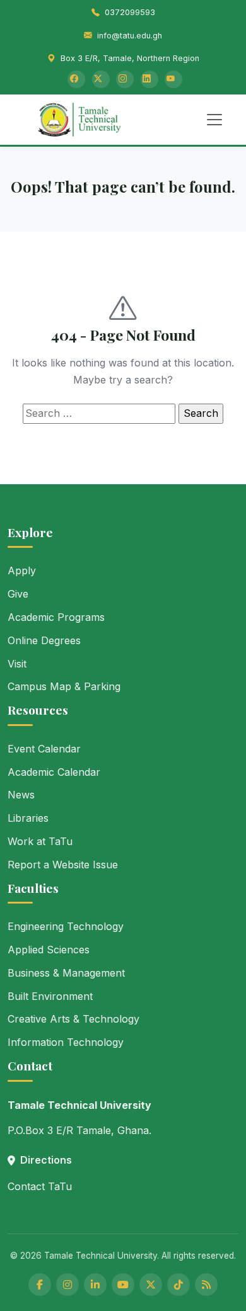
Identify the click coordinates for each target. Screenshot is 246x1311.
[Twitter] (101, 79)
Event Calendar (44, 748)
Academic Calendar (54, 772)
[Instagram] (125, 79)
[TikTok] (178, 1284)
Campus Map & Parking (64, 686)
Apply (22, 570)
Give (18, 593)
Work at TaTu (40, 841)
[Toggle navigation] (214, 119)
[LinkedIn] (149, 79)
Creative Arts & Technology (73, 1019)
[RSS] (206, 1284)
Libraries (28, 818)
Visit (17, 663)
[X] (150, 1284)
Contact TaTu (40, 1186)
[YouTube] (173, 79)
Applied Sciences (49, 949)
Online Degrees (44, 640)
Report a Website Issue (63, 864)
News (21, 794)
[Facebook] (76, 79)
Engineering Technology (66, 926)
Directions (46, 1160)
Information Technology (66, 1042)
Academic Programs (56, 617)
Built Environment (50, 996)
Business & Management (66, 973)
